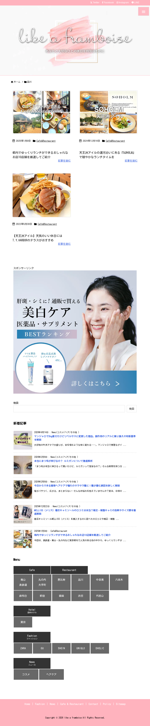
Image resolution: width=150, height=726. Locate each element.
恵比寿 (61, 579)
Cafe (32, 570)
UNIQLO (80, 648)
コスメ (26, 674)
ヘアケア (51, 674)
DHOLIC (100, 648)
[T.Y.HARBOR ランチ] (43, 196)
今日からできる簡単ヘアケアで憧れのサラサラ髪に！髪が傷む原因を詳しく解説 (77, 485)
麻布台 (23, 596)
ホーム (17, 82)
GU (42, 648)
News (32, 663)
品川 (80, 579)
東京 (23, 622)
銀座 (61, 596)
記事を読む (64, 160)
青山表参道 (23, 582)
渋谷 (80, 596)
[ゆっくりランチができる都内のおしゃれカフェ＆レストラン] (43, 113)
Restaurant (69, 570)
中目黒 (100, 579)
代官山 (100, 596)
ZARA (23, 648)
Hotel (32, 610)
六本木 (119, 579)
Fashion (32, 637)
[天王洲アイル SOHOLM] (110, 113)
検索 (15, 403)
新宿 (42, 596)
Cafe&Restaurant (46, 141)
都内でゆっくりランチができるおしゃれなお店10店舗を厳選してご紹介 (72, 535)
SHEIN (61, 648)
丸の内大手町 (42, 582)
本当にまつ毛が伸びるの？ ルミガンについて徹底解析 (63, 461)
